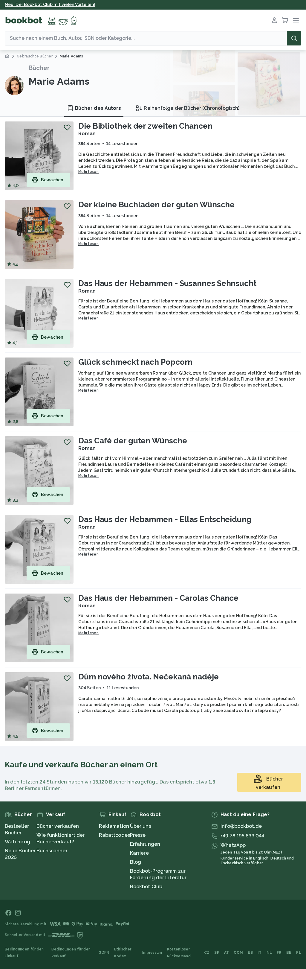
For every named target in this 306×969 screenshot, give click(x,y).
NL (269, 952)
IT (260, 952)
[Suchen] (294, 38)
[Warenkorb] (285, 20)
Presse (138, 835)
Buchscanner (52, 851)
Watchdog (17, 842)
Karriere (139, 853)
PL (298, 952)
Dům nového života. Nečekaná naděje (148, 676)
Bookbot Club (146, 886)
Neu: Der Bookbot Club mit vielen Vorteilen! (50, 4)
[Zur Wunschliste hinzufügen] (67, 127)
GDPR (104, 952)
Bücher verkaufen (57, 826)
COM (238, 952)
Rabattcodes (114, 835)
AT (226, 952)
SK (216, 952)
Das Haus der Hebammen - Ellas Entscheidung (165, 519)
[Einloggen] (274, 20)
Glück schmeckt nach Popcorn (135, 362)
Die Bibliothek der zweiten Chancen (145, 125)
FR (279, 952)
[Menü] (295, 20)
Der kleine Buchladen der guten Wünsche (156, 204)
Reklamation (114, 826)
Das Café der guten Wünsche (132, 440)
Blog (135, 862)
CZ (207, 952)
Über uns (140, 826)
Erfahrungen (145, 844)
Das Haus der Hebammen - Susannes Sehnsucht (167, 283)
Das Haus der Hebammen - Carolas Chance (158, 598)
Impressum (152, 952)
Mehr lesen (88, 172)
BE (289, 952)
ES (250, 952)
